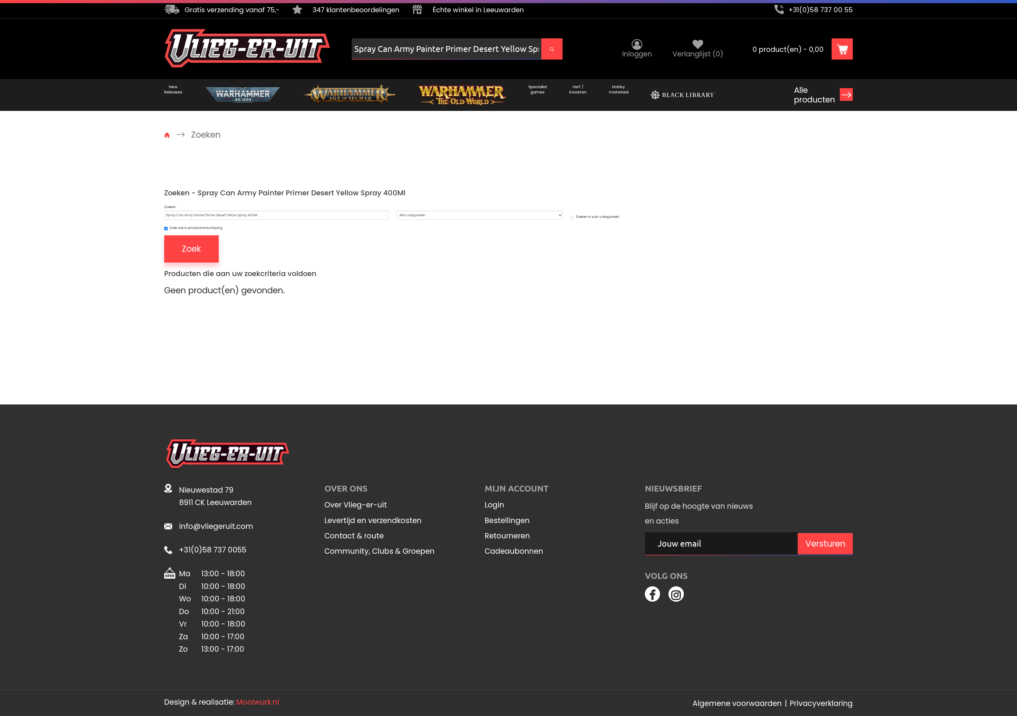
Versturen (825, 544)
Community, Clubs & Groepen (379, 551)
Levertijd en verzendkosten (373, 520)
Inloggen (637, 54)
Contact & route (354, 536)
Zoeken (206, 135)
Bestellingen (507, 520)
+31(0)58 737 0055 (212, 550)
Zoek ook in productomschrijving (196, 228)
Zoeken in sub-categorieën (597, 217)
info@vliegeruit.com (216, 526)
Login (494, 505)
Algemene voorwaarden (737, 703)
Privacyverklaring (821, 703)
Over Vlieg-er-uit (355, 505)
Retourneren (507, 536)
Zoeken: (170, 207)
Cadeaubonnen (514, 551)
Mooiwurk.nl (257, 702)
